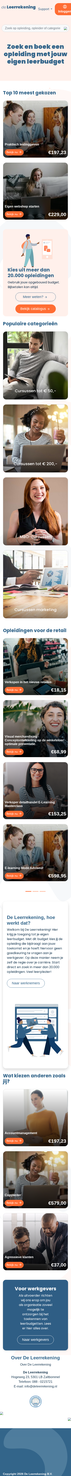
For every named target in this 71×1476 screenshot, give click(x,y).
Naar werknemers (26, 983)
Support (44, 9)
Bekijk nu (13, 152)
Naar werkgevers (35, 1340)
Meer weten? (33, 297)
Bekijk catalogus (33, 309)
